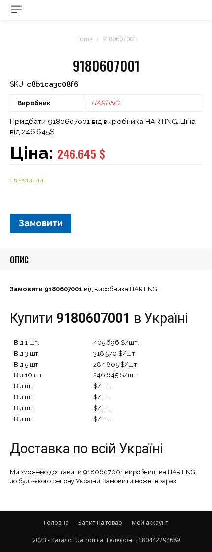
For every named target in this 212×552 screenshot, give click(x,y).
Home (84, 39)
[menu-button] (16, 9)
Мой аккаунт (150, 523)
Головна (56, 523)
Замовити (41, 223)
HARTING (105, 103)
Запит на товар (100, 523)
